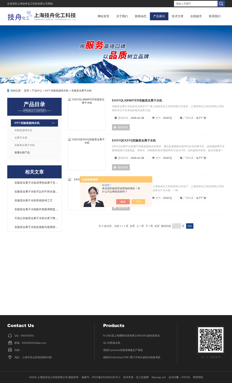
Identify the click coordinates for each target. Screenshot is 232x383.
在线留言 (196, 16)
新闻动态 (140, 16)
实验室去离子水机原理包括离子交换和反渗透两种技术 (36, 182)
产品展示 (159, 16)
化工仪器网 (142, 377)
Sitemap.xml (159, 377)
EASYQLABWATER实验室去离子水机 (137, 100)
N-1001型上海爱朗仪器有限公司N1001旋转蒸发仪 (131, 335)
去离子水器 (20, 137)
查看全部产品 (22, 152)
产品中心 (37, 90)
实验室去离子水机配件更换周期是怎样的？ (36, 209)
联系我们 (215, 16)
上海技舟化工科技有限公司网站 (35, 3)
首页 (26, 90)
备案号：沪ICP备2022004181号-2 (101, 377)
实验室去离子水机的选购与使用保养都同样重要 (36, 227)
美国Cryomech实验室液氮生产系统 (123, 350)
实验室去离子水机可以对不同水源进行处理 (36, 191)
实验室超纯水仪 (23, 130)
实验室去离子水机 (81, 90)
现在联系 (123, 127)
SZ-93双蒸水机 (111, 342)
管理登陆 (198, 377)
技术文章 (177, 16)
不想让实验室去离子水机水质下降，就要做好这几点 (36, 218)
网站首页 (103, 16)
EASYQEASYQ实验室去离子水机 (134, 140)
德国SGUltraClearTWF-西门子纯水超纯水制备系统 (131, 357)
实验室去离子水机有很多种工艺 (33, 200)
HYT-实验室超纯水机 (57, 90)
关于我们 (122, 16)
